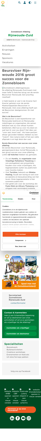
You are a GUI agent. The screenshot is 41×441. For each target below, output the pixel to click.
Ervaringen (8, 50)
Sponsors (7, 58)
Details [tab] (20, 199)
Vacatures (7, 62)
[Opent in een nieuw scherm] (20, 366)
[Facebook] (17, 418)
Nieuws (6, 54)
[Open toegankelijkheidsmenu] (30, 3)
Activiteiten (8, 45)
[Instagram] (29, 418)
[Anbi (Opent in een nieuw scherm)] (7, 403)
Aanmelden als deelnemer (17, 334)
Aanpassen (19, 240)
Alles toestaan (20, 234)
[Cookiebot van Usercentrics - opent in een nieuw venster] (29, 193)
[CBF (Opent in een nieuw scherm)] (15, 403)
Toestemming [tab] (7, 199)
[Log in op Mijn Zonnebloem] (25, 3)
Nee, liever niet (20, 246)
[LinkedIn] (12, 418)
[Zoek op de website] (19, 3)
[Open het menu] (35, 3)
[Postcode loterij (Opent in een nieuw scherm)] (24, 403)
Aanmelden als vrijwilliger (17, 328)
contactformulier (18, 303)
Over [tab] (33, 199)
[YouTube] (23, 418)
